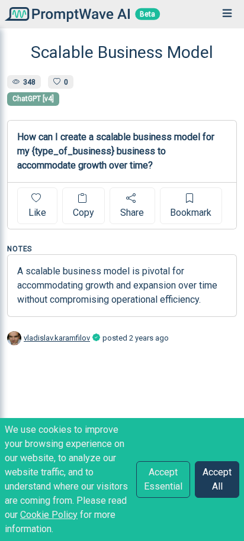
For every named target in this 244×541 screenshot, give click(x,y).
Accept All (217, 479)
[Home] (65, 14)
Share (132, 212)
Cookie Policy (49, 514)
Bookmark (190, 212)
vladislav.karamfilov (57, 337)
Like (37, 212)
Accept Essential (163, 479)
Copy (83, 212)
